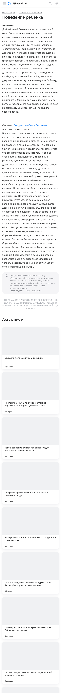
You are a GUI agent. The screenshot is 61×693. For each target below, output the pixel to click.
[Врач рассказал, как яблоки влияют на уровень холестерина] (30, 528)
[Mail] (9, 3)
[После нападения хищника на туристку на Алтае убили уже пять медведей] (30, 573)
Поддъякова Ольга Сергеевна (30, 125)
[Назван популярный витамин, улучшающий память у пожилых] (30, 663)
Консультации (8, 12)
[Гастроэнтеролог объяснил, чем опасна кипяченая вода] (30, 483)
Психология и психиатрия (30, 12)
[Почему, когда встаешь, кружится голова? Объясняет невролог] (30, 618)
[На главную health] (19, 3)
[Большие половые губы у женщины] (30, 348)
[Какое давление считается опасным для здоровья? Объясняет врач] (30, 438)
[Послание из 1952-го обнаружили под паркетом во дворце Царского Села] (30, 393)
